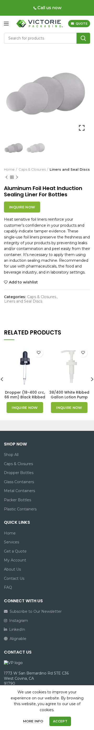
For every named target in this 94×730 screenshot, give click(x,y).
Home (9, 169)
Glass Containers (19, 482)
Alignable (17, 638)
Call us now (49, 7)
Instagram (17, 620)
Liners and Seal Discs (70, 169)
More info (33, 721)
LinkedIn (16, 629)
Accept (60, 721)
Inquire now (22, 207)
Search (83, 38)
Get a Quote (15, 551)
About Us (12, 569)
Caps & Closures (32, 169)
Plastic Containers (20, 509)
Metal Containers (19, 490)
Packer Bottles (17, 500)
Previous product (6, 177)
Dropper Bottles (18, 472)
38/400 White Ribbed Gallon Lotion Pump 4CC (69, 397)
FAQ (8, 587)
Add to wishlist (23, 282)
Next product (17, 177)
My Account (15, 560)
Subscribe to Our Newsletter (35, 611)
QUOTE (82, 23)
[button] (82, 94)
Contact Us (14, 578)
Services (11, 542)
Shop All (11, 454)
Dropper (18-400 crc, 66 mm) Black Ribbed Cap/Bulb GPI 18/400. (24, 397)
